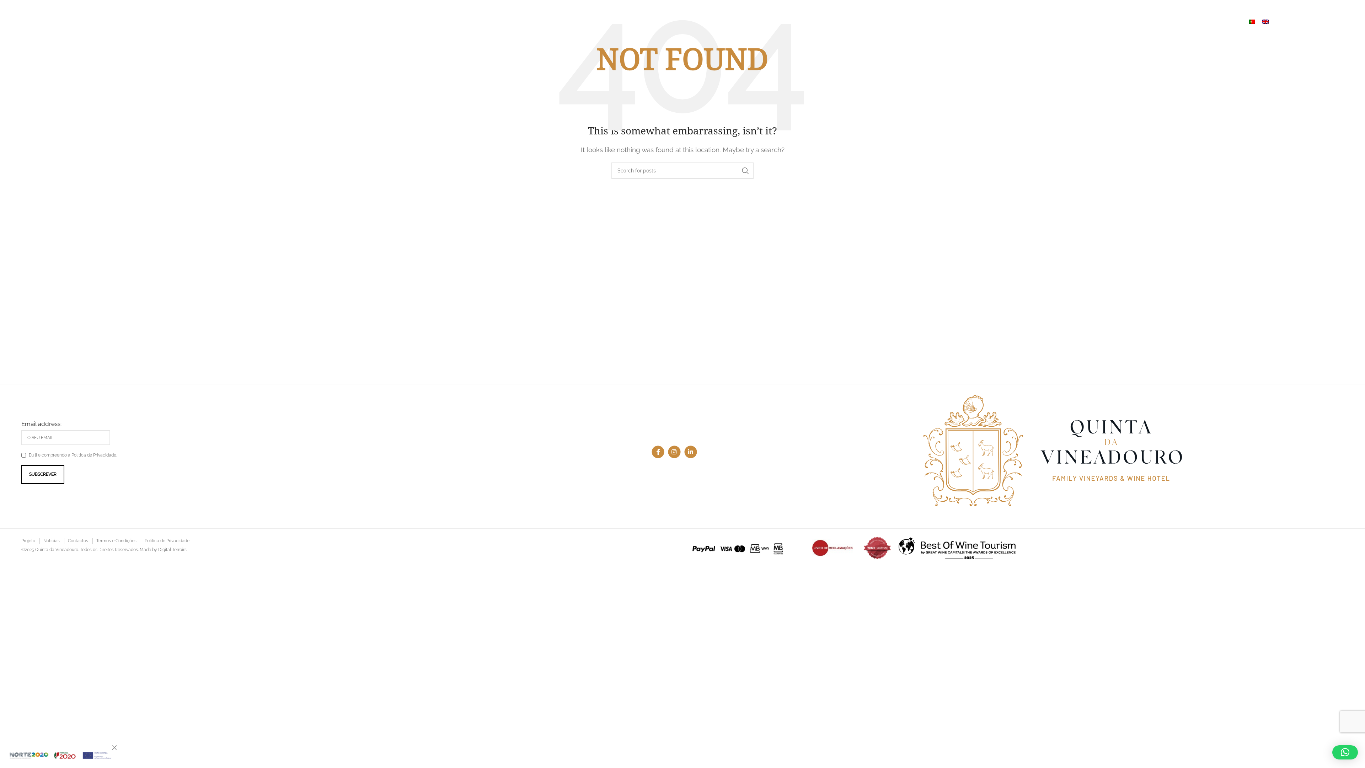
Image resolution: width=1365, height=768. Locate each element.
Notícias (51, 540)
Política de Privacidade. (94, 455)
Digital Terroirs (172, 549)
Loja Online (1303, 21)
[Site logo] (92, 20)
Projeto (28, 540)
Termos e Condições (116, 540)
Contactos (78, 540)
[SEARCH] (745, 170)
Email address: (41, 423)
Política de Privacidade (167, 540)
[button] (1345, 752)
